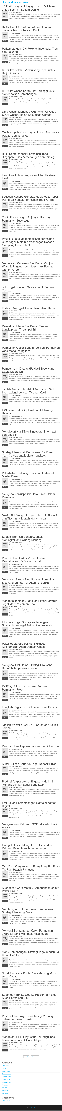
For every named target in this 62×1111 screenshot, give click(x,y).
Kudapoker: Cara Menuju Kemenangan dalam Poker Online (30, 889)
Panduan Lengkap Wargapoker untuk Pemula (30, 746)
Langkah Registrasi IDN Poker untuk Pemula (30, 707)
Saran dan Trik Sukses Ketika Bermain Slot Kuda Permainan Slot (29, 996)
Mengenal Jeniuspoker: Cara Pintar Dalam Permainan (28, 495)
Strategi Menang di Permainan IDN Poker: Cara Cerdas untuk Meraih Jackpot (28, 453)
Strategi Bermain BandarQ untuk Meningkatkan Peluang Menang (22, 538)
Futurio (33, 1108)
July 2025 (5, 1088)
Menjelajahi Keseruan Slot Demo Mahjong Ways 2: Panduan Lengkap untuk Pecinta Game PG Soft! (28, 266)
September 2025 (6, 1082)
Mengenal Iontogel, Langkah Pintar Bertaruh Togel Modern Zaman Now (29, 602)
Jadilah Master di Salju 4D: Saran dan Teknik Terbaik (30, 726)
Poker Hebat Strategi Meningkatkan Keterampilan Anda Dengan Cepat (24, 645)
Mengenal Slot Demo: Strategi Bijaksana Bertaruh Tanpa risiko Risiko (27, 666)
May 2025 (5, 1093)
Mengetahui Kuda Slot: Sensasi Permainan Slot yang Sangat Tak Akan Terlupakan (28, 580)
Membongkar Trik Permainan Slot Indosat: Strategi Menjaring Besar (28, 910)
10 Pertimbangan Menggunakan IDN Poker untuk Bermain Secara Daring (29, 7)
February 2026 (6, 1068)
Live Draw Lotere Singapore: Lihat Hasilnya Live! (29, 176)
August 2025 (5, 1085)
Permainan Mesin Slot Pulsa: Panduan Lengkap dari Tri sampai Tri (26, 327)
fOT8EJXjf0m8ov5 (16, 12)
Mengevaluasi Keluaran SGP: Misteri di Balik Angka (29, 825)
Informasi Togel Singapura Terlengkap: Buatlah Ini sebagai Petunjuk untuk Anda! (27, 623)
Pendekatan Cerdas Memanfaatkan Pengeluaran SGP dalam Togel (24, 559)
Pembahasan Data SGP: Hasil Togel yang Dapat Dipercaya (28, 370)
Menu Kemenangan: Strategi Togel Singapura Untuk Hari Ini (30, 953)
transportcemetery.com (15, 2)
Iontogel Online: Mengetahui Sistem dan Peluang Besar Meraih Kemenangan (27, 846)
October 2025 (6, 1079)
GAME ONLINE (6, 1101)
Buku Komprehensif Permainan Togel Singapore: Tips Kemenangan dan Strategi (28, 155)
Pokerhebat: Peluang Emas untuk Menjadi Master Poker (28, 474)
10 (32, 1057)
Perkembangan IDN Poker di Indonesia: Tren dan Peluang (30, 50)
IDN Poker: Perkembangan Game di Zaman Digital (29, 804)
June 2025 (5, 1090)
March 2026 (5, 1066)
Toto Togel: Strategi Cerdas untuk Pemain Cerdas (28, 288)
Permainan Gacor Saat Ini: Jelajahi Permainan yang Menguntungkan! (31, 349)
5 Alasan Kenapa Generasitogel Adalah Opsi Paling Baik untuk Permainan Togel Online (30, 198)
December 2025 (6, 1074)
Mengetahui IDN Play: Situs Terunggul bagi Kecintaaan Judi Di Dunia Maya (29, 1038)
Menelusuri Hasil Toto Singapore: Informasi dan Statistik (29, 433)
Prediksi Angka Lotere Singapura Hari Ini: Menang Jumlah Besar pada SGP (27, 782)
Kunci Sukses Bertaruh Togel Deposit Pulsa (29, 764)
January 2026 (6, 1071)
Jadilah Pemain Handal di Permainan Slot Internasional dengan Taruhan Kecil (28, 390)
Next (36, 1057)
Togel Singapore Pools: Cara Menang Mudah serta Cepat (30, 974)
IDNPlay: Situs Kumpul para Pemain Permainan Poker (24, 687)
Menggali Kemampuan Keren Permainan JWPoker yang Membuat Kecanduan (27, 932)
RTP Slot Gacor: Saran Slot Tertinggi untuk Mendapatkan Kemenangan (28, 92)
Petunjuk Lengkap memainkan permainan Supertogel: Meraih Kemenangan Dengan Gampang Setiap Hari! (28, 242)
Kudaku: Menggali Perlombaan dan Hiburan (29, 308)
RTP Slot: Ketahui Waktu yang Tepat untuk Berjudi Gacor (28, 71)
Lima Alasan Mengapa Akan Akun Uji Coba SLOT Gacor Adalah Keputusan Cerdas (29, 113)
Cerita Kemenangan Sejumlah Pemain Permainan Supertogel (26, 218)
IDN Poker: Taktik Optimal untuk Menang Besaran (27, 411)
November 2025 (6, 1077)
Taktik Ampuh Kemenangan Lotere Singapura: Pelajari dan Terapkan (30, 133)
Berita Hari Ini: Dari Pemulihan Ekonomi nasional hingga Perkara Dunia (26, 28)
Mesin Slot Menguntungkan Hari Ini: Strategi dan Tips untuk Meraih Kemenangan (29, 516)
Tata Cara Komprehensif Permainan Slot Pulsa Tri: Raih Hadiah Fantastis (31, 867)
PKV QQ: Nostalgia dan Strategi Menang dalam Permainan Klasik (27, 1017)
